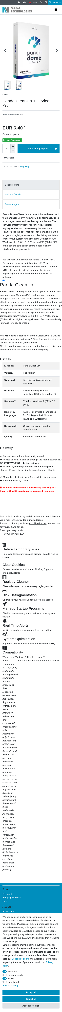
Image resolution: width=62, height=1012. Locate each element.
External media (15, 975)
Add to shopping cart (37, 148)
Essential (12, 971)
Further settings (10, 985)
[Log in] (19, 2)
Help (4, 901)
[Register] (25, 2)
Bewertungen (12, 204)
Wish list (10, 158)
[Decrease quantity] (12, 151)
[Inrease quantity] (12, 146)
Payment (7, 894)
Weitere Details (13, 194)
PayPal (11, 978)
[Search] (40, 2)
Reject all (31, 999)
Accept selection (31, 1005)
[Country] (29, 2)
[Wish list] (45, 2)
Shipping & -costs (11, 897)
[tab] (31, 185)
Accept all (31, 992)
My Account (8, 911)
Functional (13, 982)
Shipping (24, 166)
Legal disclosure (20, 958)
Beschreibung (12, 184)
